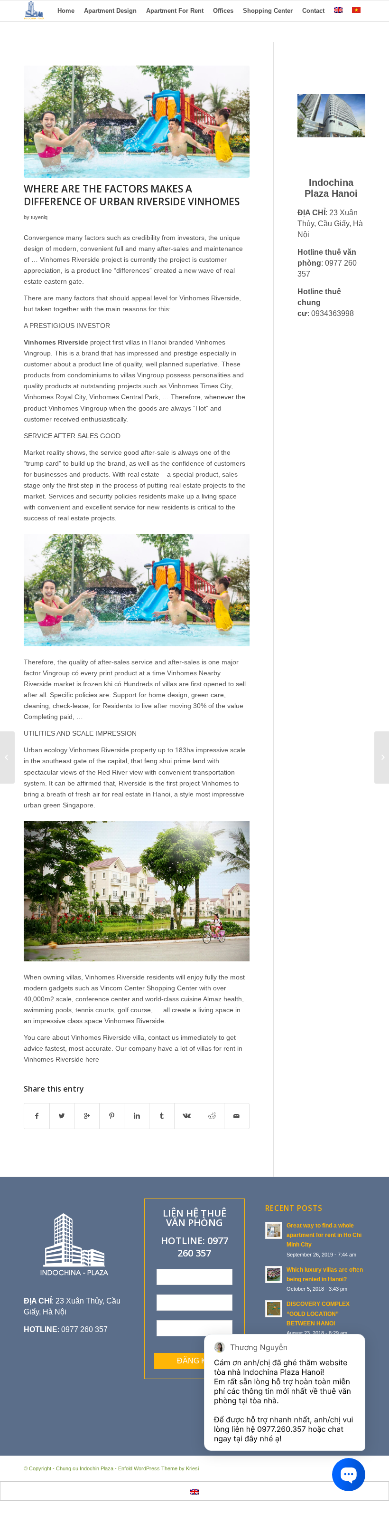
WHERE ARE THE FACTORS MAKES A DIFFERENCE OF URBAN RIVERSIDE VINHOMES (132, 195)
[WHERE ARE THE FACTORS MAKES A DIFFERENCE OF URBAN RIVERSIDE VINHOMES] (137, 122)
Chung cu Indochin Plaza (84, 1468)
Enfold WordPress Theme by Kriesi (158, 1468)
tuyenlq (39, 217)
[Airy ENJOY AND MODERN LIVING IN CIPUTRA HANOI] (7, 757)
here (92, 1059)
